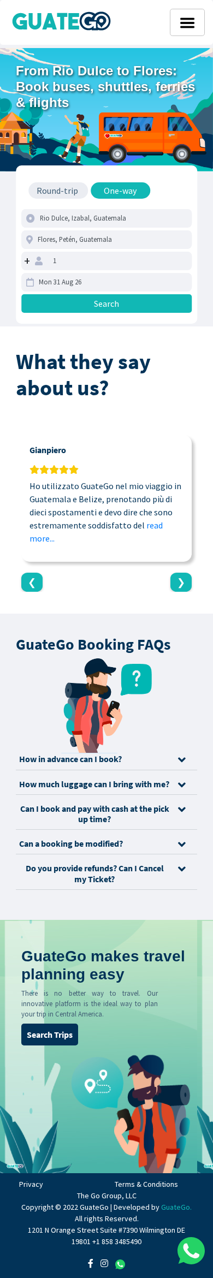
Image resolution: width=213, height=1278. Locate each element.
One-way (120, 190)
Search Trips (50, 1034)
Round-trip (57, 190)
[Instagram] (104, 1263)
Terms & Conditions (146, 1184)
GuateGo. (176, 1207)
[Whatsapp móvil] (191, 1250)
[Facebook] (90, 1263)
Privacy (31, 1184)
